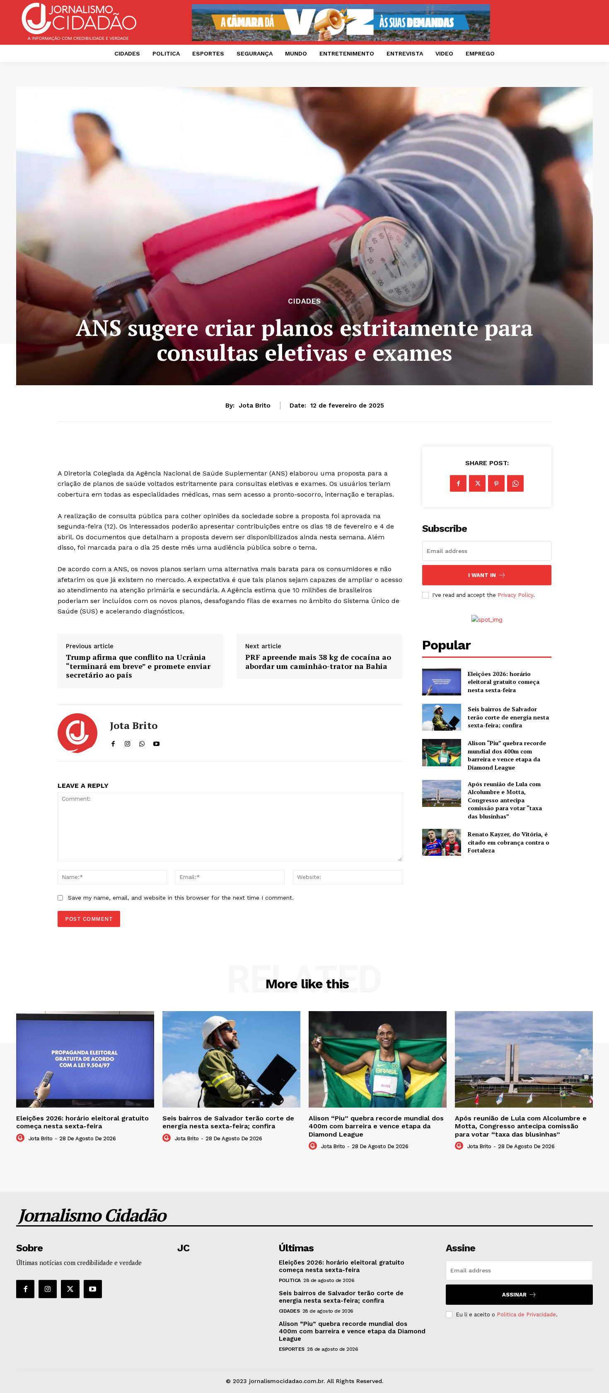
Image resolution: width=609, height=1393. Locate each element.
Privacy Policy (515, 595)
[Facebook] (458, 483)
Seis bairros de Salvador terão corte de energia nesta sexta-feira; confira (508, 717)
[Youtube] (93, 1289)
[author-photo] (21, 1138)
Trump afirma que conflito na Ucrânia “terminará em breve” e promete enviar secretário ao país (138, 666)
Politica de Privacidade (526, 1314)
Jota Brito (255, 405)
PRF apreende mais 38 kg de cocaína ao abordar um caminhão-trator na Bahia (318, 662)
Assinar (514, 1295)
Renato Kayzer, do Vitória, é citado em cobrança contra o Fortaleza (508, 842)
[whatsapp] (142, 742)
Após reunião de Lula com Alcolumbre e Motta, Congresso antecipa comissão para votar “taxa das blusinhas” (505, 800)
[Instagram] (48, 1289)
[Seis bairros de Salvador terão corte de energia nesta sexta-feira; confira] (441, 717)
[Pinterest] (496, 483)
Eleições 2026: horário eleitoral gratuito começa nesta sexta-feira (503, 682)
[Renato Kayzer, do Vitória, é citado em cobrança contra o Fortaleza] (441, 842)
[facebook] (113, 742)
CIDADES (304, 301)
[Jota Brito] (77, 733)
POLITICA (290, 1280)
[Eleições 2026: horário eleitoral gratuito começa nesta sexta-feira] (441, 681)
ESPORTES (291, 1349)
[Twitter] (477, 483)
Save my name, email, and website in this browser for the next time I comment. (181, 897)
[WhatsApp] (515, 483)
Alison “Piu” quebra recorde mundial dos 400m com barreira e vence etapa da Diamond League (507, 755)
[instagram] (127, 742)
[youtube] (156, 742)
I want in (482, 575)
